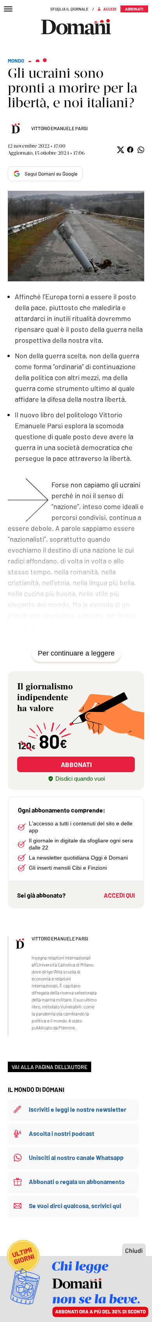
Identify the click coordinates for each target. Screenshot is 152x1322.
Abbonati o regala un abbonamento (77, 1181)
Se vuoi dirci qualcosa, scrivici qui (75, 1205)
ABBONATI (76, 764)
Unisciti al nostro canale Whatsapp (76, 1157)
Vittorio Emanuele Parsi (59, 128)
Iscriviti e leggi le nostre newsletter (77, 1109)
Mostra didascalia (76, 236)
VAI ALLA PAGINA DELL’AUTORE (49, 1067)
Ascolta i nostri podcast (61, 1133)
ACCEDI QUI (119, 895)
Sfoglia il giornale (69, 9)
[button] (120, 150)
